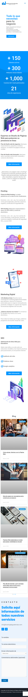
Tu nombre (5, 637)
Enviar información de (8, 651)
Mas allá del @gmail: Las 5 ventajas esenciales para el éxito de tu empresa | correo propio (13, 585)
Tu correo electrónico (8, 644)
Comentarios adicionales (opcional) (13, 657)
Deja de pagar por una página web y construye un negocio (13, 497)
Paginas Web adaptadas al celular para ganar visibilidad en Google (13, 540)
